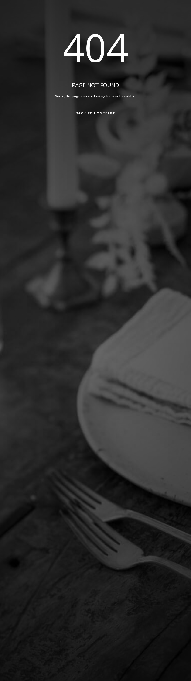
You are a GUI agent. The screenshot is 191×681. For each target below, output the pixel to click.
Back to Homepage (95, 113)
